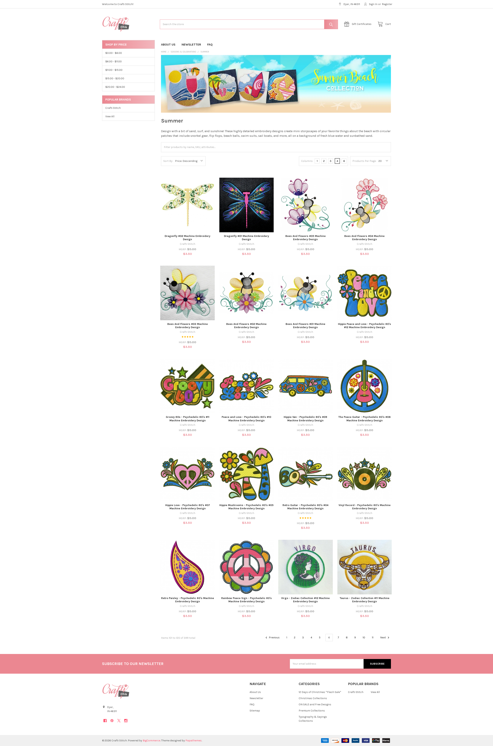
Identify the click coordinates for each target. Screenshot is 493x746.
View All (109, 116)
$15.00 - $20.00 (114, 78)
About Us (168, 44)
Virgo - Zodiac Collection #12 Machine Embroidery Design (305, 599)
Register (387, 4)
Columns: (307, 161)
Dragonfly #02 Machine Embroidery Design (187, 237)
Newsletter (191, 44)
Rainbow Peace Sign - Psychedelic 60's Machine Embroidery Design (246, 599)
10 (364, 637)
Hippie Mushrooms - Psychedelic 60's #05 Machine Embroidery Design (246, 507)
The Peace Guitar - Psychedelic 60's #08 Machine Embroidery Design (364, 418)
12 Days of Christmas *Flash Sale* (320, 692)
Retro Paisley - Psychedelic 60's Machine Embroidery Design (187, 599)
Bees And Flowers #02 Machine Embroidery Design (246, 325)
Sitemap (255, 710)
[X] (119, 721)
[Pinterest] (112, 721)
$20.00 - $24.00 (115, 87)
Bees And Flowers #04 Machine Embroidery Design (364, 237)
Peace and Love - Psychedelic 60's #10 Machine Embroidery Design (246, 418)
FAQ (210, 44)
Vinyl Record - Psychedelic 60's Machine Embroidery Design (365, 507)
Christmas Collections (313, 698)
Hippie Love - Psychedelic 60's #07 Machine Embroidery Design (187, 507)
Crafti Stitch (113, 108)
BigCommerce (151, 740)
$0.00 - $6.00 (113, 53)
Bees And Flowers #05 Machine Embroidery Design (305, 237)
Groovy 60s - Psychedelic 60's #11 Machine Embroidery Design (187, 418)
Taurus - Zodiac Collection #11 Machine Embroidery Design (364, 599)
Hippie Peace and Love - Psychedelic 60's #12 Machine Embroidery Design (364, 325)
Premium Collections (312, 710)
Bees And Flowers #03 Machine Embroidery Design (187, 325)
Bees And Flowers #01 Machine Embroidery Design (305, 325)
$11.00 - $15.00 (113, 70)
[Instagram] (126, 721)
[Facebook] (105, 721)
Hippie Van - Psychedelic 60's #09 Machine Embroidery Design (305, 418)
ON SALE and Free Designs (315, 704)
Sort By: (168, 161)
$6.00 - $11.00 (113, 61)
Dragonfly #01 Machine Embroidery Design (246, 237)
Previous (274, 637)
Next (383, 637)
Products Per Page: (364, 161)
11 (372, 637)
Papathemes (193, 740)
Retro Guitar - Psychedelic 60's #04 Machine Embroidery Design (305, 507)
